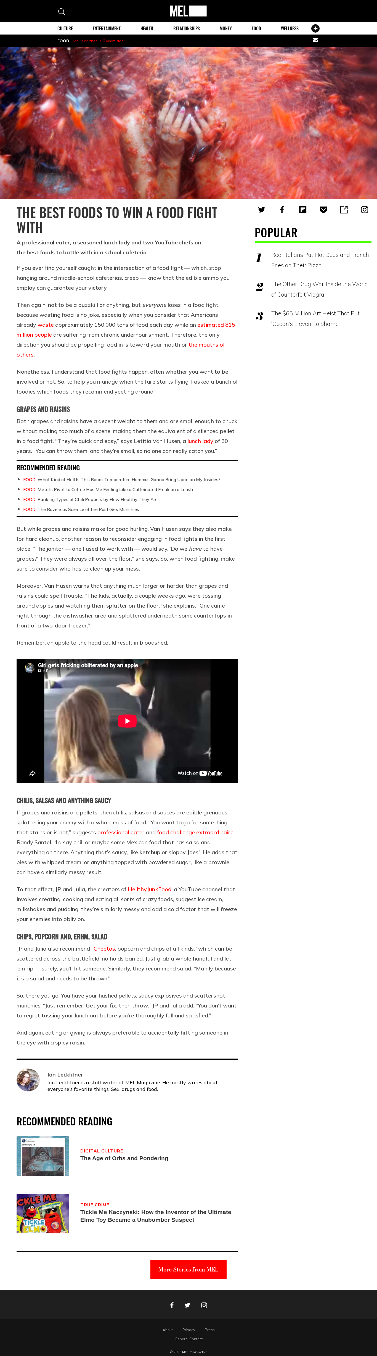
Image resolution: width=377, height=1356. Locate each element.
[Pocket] (323, 209)
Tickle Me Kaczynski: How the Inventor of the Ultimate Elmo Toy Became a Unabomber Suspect (155, 1216)
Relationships (186, 28)
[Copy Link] (343, 209)
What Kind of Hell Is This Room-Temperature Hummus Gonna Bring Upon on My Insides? (122, 479)
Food (256, 28)
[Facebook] (282, 209)
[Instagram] (364, 209)
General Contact (189, 1339)
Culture (65, 28)
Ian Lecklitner (85, 40)
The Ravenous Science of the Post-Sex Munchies (81, 509)
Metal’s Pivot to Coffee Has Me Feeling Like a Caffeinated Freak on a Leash (108, 489)
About (168, 1330)
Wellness (290, 28)
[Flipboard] (302, 209)
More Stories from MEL (188, 1269)
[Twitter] (261, 209)
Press (210, 1330)
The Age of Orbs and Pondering (124, 1158)
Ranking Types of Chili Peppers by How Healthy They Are (90, 499)
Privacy (188, 1330)
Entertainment (107, 28)
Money (226, 28)
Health (146, 28)
